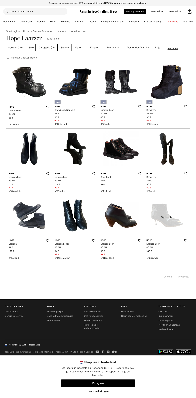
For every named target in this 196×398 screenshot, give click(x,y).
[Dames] (47, 21)
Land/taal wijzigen (98, 391)
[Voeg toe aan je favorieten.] (48, 107)
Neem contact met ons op (134, 316)
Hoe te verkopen (92, 311)
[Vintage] (86, 21)
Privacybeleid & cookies (81, 351)
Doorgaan (98, 383)
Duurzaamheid (165, 316)
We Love (65, 21)
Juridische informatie (43, 351)
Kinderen (134, 21)
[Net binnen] (17, 21)
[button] (190, 11)
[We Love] (73, 21)
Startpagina (13, 31)
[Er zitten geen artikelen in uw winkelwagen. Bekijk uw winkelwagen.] (190, 11)
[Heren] (58, 21)
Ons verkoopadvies (93, 316)
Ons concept (11, 311)
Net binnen (9, 21)
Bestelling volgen (55, 311)
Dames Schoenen (43, 31)
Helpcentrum (127, 311)
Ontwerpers (26, 21)
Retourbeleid (53, 320)
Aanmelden (157, 11)
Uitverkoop (172, 21)
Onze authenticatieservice (60, 316)
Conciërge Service (14, 316)
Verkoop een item (135, 11)
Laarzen (61, 31)
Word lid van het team (169, 324)
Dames (41, 21)
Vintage (79, 21)
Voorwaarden (62, 351)
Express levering (153, 21)
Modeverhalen (165, 329)
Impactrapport (165, 320)
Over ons (163, 311)
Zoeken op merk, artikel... (22, 11)
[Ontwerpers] (35, 21)
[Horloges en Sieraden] (126, 21)
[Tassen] (98, 21)
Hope (26, 31)
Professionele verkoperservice (92, 326)
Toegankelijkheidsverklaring (18, 351)
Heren (53, 21)
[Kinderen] (141, 21)
